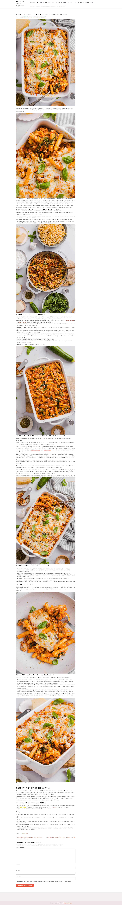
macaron (63, 2)
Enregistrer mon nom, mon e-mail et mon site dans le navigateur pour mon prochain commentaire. (44, 881)
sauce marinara (70, 320)
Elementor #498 (89, 2)
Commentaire (20, 847)
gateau (70, 2)
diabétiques (24, 833)
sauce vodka (22, 322)
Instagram (54, 807)
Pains (81, 2)
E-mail (18, 870)
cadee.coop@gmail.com (39, 17)
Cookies (58, 2)
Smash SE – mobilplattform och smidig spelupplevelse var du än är (48, 6)
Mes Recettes (33, 2)
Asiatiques (76, 2)
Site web (18, 876)
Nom (18, 865)
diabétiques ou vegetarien (46, 2)
